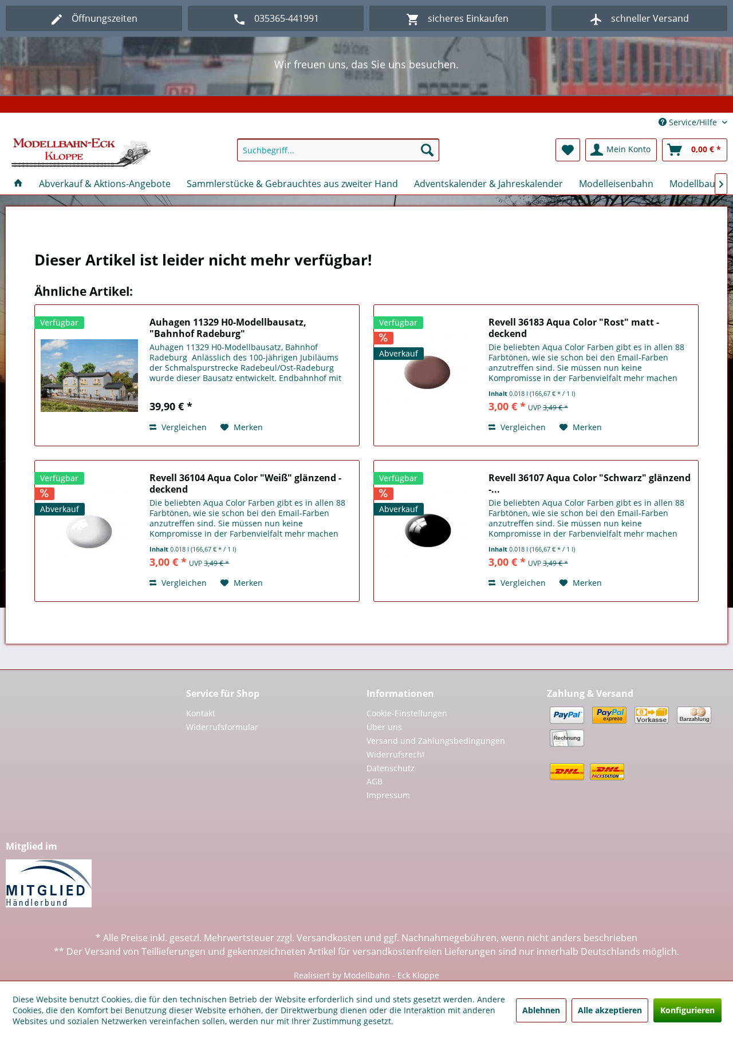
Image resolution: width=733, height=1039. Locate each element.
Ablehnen (541, 1010)
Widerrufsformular (222, 726)
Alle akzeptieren (610, 1010)
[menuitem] (338, 149)
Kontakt (200, 713)
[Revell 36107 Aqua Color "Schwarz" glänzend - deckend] (428, 531)
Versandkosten (329, 937)
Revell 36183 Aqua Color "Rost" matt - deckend (573, 327)
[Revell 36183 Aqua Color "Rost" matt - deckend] (428, 375)
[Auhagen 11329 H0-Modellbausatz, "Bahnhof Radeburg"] (89, 375)
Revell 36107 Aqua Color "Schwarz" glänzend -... (589, 483)
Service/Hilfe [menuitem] (693, 122)
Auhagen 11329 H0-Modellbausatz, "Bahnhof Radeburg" (227, 327)
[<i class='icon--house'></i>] (18, 184)
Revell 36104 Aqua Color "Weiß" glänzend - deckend (245, 483)
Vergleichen (183, 427)
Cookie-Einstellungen (406, 713)
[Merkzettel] (567, 149)
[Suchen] (427, 149)
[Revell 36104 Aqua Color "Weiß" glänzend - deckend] (89, 531)
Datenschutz (390, 768)
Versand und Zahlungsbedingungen (435, 740)
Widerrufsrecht (395, 754)
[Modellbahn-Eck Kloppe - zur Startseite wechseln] (81, 152)
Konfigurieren (687, 1010)
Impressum (388, 795)
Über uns (384, 726)
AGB (374, 781)
